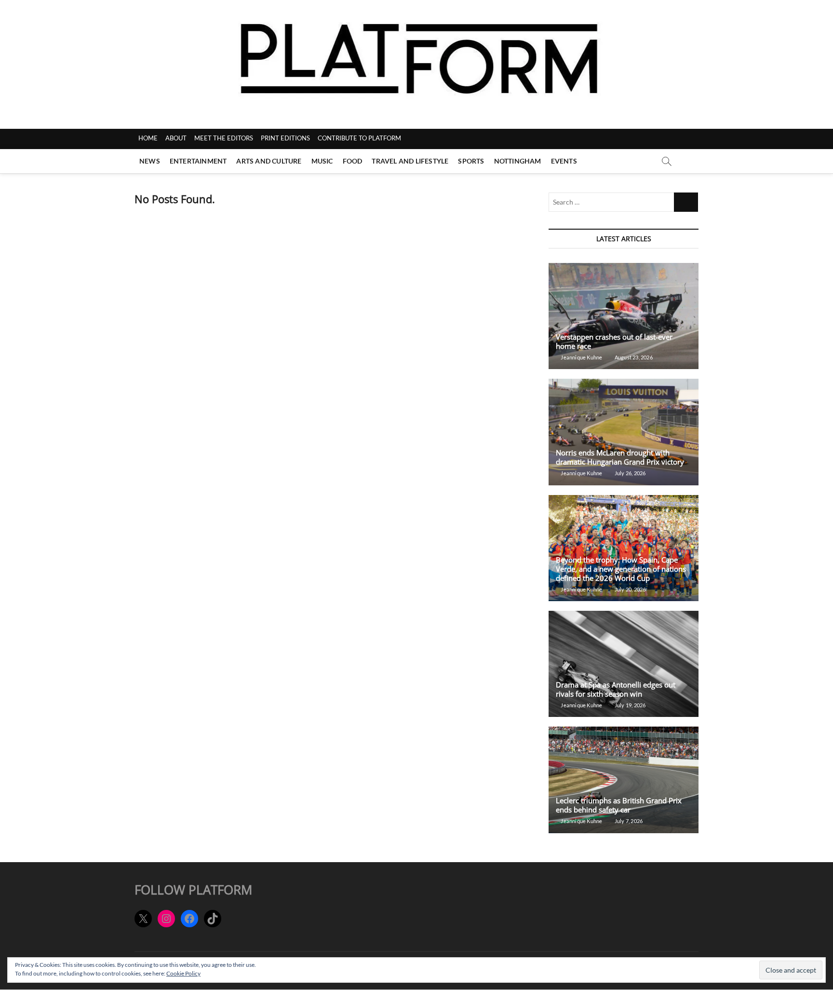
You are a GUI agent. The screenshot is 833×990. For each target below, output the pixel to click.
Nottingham (517, 161)
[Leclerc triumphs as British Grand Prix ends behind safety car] (624, 780)
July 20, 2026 (629, 589)
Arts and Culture (268, 161)
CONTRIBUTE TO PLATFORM (359, 138)
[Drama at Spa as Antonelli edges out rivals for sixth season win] (624, 664)
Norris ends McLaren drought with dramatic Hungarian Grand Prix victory (620, 457)
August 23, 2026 (633, 357)
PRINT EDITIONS (285, 138)
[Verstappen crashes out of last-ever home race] (624, 316)
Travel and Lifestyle (410, 161)
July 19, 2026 (629, 705)
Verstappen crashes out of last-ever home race (614, 341)
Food (353, 161)
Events (564, 161)
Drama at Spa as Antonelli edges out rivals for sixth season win (615, 689)
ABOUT (176, 138)
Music (322, 161)
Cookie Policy (183, 973)
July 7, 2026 (628, 821)
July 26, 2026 (629, 473)
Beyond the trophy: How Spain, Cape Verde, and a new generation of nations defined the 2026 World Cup (621, 569)
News (149, 161)
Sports (471, 161)
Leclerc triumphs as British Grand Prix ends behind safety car (619, 805)
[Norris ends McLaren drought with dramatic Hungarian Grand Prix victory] (624, 432)
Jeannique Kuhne (581, 357)
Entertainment (198, 161)
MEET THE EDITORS (223, 138)
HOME (148, 138)
